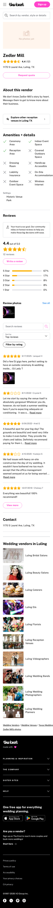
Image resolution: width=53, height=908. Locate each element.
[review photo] (9, 312)
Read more (36, 412)
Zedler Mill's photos (12, 729)
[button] (26, 336)
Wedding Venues (29, 725)
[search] (46, 326)
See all (46, 303)
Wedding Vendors (11, 725)
